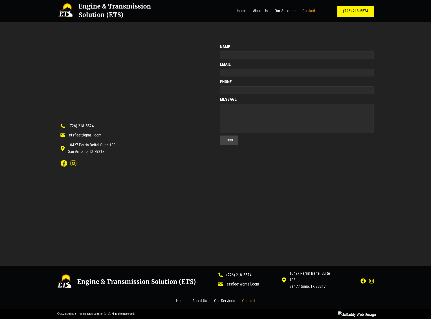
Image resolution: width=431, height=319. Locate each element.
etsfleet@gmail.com (85, 135)
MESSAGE (228, 99)
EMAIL (225, 64)
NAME (225, 46)
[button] (355, 11)
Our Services (224, 300)
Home (180, 300)
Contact (248, 300)
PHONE (226, 81)
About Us (199, 300)
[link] (241, 10)
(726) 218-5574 (81, 125)
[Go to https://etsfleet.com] (117, 11)
